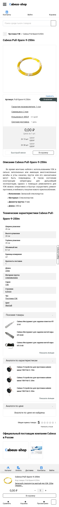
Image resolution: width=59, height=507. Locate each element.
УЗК (7, 285)
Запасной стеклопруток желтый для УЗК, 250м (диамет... (34, 484)
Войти (30, 15)
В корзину (43, 153)
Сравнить (7, 504)
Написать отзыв (47, 427)
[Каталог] (4, 4)
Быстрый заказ (18, 153)
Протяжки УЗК (14, 34)
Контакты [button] (7, 15)
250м (7, 271)
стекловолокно (11, 278)
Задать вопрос (58, 253)
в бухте (8, 292)
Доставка (29, 470)
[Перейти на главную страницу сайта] (21, 4)
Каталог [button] (8, 470)
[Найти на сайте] (53, 23)
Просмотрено (42, 504)
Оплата (18, 470)
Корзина (52, 15)
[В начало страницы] (53, 502)
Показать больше (46, 353)
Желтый (8, 305)
